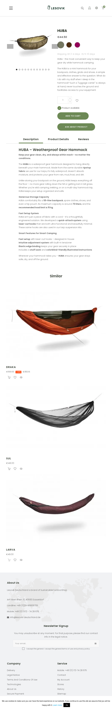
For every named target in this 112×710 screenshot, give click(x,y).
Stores (60, 684)
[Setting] (96, 8)
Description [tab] (31, 139)
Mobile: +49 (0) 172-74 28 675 (72, 670)
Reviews (83, 139)
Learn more (57, 705)
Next (55, 46)
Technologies (14, 684)
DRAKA (11, 367)
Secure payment (15, 693)
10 (43, 69)
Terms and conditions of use (22, 679)
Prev (10, 46)
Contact (61, 675)
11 (46, 69)
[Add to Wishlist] (77, 101)
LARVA (10, 549)
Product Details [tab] (58, 139)
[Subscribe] (95, 643)
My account (63, 679)
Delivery (11, 670)
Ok (67, 705)
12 (48, 69)
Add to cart (73, 116)
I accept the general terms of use (58, 648)
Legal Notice (13, 675)
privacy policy (83, 648)
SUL (8, 458)
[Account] (89, 8)
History (60, 689)
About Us (11, 689)
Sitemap (61, 693)
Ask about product (76, 127)
